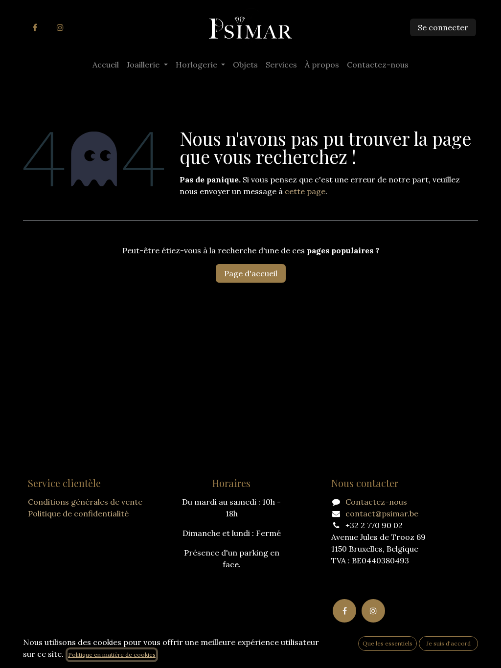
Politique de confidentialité (78, 513)
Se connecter (443, 27)
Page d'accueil (250, 273)
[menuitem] (106, 64)
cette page (305, 191)
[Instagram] (60, 27)
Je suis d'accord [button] (449, 643)
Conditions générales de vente (85, 502)
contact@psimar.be (381, 513)
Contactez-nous (376, 502)
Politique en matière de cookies (112, 654)
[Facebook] (34, 27)
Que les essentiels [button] (387, 643)
